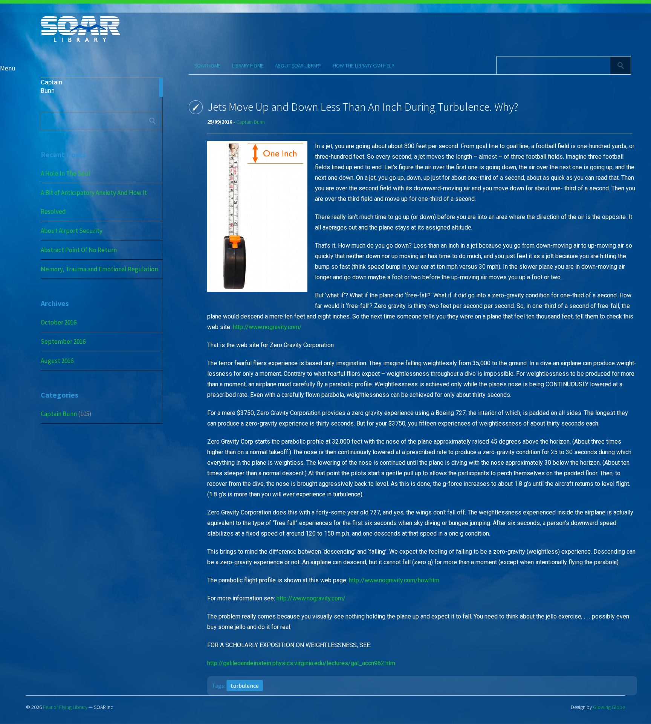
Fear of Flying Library (65, 707)
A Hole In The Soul (65, 173)
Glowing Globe (609, 707)
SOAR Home (207, 65)
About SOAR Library (298, 65)
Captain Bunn (59, 414)
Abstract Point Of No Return (79, 250)
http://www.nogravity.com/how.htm (394, 580)
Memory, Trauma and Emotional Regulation (99, 269)
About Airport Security (71, 231)
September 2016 (63, 341)
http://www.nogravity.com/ (267, 327)
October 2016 (58, 322)
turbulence (245, 685)
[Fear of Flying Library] (80, 41)
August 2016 (57, 361)
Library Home (248, 65)
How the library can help (363, 65)
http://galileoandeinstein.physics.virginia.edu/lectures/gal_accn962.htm (301, 663)
